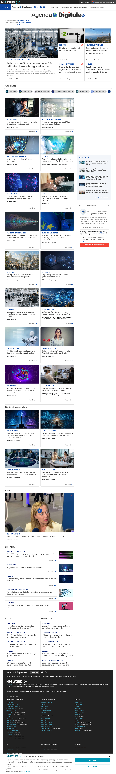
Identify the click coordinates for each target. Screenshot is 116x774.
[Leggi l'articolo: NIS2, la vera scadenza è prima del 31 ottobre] (22, 153)
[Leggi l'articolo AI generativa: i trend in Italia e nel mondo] (39, 568)
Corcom (43, 704)
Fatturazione (16, 718)
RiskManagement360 (12, 730)
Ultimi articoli (55, 7)
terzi (84, 241)
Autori (13, 676)
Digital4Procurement (47, 724)
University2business (81, 747)
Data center (13, 733)
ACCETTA (92, 760)
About (8, 676)
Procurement (51, 728)
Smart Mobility (15, 741)
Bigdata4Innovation (12, 704)
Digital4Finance (45, 718)
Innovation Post (79, 712)
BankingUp (78, 706)
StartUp (49, 749)
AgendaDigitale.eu (46, 702)
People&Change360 (46, 730)
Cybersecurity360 (12, 710)
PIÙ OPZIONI (92, 766)
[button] (5, 7)
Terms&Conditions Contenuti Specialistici (55, 676)
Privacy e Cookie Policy (34, 676)
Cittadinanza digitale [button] (80, 7)
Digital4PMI (44, 708)
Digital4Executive (46, 706)
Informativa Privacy (98, 233)
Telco (79, 728)
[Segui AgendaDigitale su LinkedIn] (42, 672)
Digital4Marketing (46, 722)
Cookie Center (72, 676)
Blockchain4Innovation (13, 706)
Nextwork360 (10, 684)
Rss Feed (24, 676)
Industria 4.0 (13, 720)
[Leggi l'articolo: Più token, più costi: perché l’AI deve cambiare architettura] (57, 116)
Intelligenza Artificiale (97, 7)
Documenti (16, 712)
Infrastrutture (17, 724)
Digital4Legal (45, 720)
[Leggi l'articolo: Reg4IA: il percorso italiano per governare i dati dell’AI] (57, 269)
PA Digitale (12, 749)
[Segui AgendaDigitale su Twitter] (46, 672)
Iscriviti (94, 245)
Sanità (83, 722)
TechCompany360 (46, 710)
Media (79, 716)
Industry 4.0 (16, 722)
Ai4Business (10, 702)
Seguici (33, 672)
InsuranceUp (79, 714)
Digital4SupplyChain (47, 726)
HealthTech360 (79, 710)
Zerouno (43, 712)
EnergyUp (78, 708)
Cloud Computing (15, 708)
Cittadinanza (16, 747)
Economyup (44, 747)
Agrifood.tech (79, 702)
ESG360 (9, 716)
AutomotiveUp (79, 704)
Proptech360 (79, 718)
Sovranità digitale (66, 7)
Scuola (83, 724)
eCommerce (16, 714)
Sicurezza (15, 737)
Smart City (16, 739)
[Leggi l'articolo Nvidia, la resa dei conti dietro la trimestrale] (71, 45)
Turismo (83, 730)
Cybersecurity (14, 734)
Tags (18, 676)
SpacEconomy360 (80, 726)
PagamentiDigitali (12, 728)
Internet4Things (11, 726)
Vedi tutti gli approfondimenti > (100, 197)
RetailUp (77, 720)
